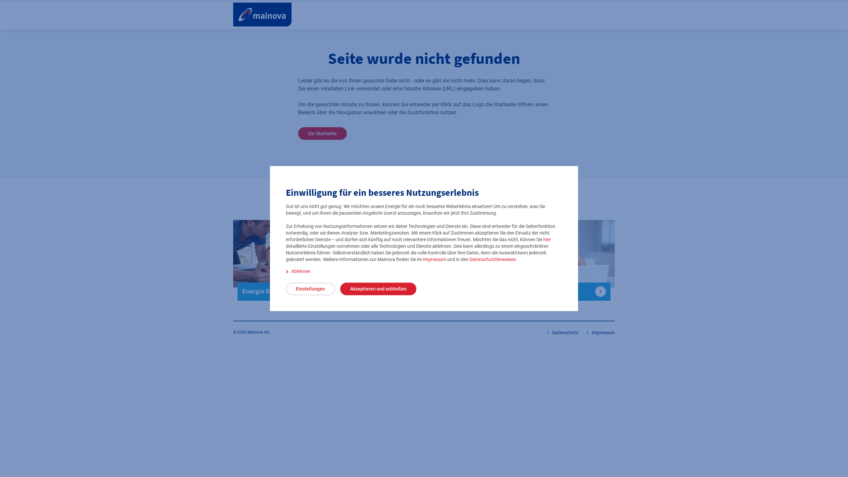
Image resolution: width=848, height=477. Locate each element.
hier (547, 239)
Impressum (434, 259)
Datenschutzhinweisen (492, 259)
